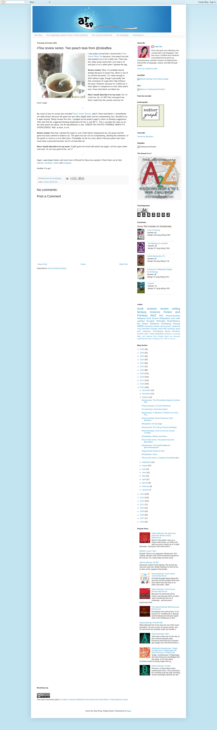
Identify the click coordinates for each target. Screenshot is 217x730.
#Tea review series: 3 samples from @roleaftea (160, 458)
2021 (142, 367)
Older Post (123, 264)
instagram (67, 163)
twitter (56, 163)
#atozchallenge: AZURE (149, 562)
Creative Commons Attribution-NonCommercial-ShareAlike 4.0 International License (94, 700)
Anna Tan (158, 47)
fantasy (142, 312)
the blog (38, 35)
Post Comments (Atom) (57, 268)
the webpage (122, 35)
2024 (142, 356)
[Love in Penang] (142, 234)
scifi (173, 318)
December (146, 390)
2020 (142, 370)
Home (83, 264)
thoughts (150, 321)
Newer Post (42, 264)
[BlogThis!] (74, 178)
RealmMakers (173, 321)
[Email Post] (67, 178)
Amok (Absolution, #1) (156, 256)
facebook (48, 163)
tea (56, 182)
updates (141, 321)
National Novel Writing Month (157, 336)
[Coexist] (142, 288)
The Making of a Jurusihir (158, 243)
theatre (157, 326)
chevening (176, 334)
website (40, 163)
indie (178, 318)
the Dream (142, 323)
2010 (142, 508)
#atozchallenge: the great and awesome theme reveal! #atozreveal (164, 535)
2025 (142, 353)
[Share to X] (77, 178)
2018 (142, 377)
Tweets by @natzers (145, 137)
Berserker (176, 331)
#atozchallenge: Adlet (160, 634)
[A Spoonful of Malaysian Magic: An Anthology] (142, 274)
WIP (165, 329)
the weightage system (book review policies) (67, 35)
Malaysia (141, 318)
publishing (159, 334)
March (144, 483)
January (145, 490)
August (145, 466)
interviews (148, 339)
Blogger (128, 711)
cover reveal (149, 334)
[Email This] (71, 178)
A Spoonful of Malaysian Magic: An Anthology (159, 270)
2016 (142, 384)
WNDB (140, 326)
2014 (142, 494)
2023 (142, 360)
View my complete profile (147, 69)
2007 (142, 518)
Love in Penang (153, 230)
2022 (142, 363)
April (144, 479)
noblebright (172, 339)
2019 (142, 373)
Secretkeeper (158, 331)
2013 (142, 498)
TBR (165, 339)
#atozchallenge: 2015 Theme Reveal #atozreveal (163, 590)
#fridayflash (164, 318)
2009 (142, 511)
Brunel (167, 331)
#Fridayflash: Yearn (149, 454)
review (46, 182)
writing (176, 308)
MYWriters (168, 334)
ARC (161, 315)
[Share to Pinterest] (82, 178)
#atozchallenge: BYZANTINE (151, 623)
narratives (171, 329)
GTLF (161, 339)
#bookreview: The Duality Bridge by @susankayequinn (156, 446)
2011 (142, 505)
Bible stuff (141, 336)
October (145, 397)
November (146, 394)
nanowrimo (148, 326)
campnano (146, 331)
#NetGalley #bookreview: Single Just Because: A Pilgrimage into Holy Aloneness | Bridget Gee (164, 650)
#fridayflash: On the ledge (152, 424)
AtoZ (153, 315)
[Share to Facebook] (80, 178)
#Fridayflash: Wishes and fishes (154, 436)
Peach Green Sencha (82, 114)
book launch (152, 318)
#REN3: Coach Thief (148, 551)
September (146, 462)
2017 (142, 380)
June (144, 473)
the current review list (102, 35)
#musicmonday (173, 315)
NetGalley (160, 321)
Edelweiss (154, 323)
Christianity (166, 323)
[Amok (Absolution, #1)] (142, 260)
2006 (142, 522)
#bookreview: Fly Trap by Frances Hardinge (159, 427)
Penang (176, 323)
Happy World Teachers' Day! (153, 451)
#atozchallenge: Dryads (161, 666)
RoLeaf (51, 182)
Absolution (145, 329)
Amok (160, 329)
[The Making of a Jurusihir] (142, 247)
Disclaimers (138, 35)
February (146, 486)
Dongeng (155, 339)
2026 (142, 349)
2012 (142, 501)
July (144, 469)
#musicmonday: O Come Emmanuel (156, 406)
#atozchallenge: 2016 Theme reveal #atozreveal (163, 575)
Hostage (154, 329)
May (144, 476)
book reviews (147, 308)
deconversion (165, 326)
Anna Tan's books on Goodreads (154, 226)
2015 (142, 387)
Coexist (151, 283)
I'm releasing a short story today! (154, 409)
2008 (142, 515)
